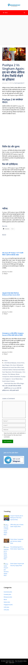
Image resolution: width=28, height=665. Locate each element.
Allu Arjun (13, 365)
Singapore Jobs (8, 604)
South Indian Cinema (8, 381)
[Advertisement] (14, 31)
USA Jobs (6, 610)
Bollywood (20, 365)
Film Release (11, 374)
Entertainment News (19, 370)
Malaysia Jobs (8, 597)
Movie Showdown (15, 376)
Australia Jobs (8, 592)
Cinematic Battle (7, 370)
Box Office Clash (19, 367)
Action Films (20, 363)
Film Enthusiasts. (17, 372)
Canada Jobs (7, 594)
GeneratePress (18, 662)
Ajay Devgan (6, 365)
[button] (24, 12)
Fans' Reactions (6, 372)
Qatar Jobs (7, 602)
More (5, 360)
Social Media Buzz (17, 379)
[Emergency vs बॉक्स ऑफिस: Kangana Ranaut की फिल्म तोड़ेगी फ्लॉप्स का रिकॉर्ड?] (14, 329)
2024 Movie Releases (10, 363)
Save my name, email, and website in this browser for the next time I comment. (15, 435)
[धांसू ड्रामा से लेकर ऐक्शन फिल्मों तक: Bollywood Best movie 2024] (14, 289)
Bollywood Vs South (8, 367)
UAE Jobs (6, 607)
